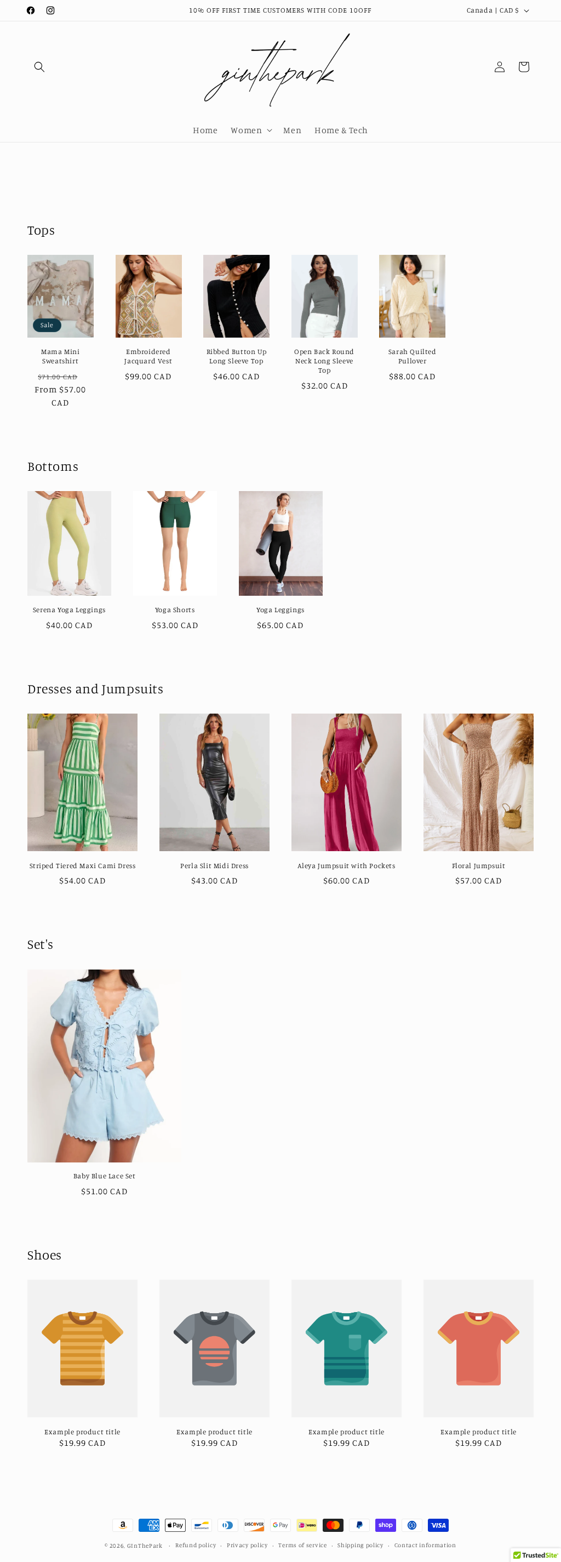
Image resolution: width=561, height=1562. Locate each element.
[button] (39, 67)
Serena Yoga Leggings (69, 609)
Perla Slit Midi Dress (214, 865)
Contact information (425, 1545)
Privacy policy (247, 1545)
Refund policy (195, 1545)
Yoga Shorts (175, 609)
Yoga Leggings (280, 609)
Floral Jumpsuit (479, 865)
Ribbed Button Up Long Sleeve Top (237, 356)
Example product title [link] (82, 1431)
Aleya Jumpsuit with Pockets (346, 865)
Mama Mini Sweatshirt (60, 356)
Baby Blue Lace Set (104, 1175)
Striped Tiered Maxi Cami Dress (83, 865)
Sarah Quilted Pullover (412, 356)
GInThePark (145, 1545)
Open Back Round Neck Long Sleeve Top (324, 360)
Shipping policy (360, 1545)
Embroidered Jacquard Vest (148, 356)
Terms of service (302, 1545)
